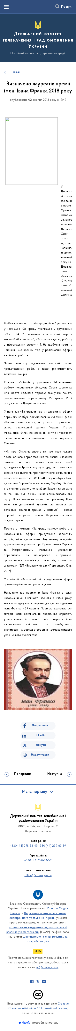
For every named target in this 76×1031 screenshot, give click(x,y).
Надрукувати (40, 754)
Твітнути (40, 745)
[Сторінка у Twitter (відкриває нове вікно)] (38, 981)
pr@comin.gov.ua (47, 967)
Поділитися (40, 725)
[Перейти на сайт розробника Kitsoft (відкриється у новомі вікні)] (24, 1022)
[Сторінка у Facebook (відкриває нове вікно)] (32, 981)
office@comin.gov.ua (38, 875)
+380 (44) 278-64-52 (38, 860)
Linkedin (39, 735)
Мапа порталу (34, 792)
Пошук (66, 7)
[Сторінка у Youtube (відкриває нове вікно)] (44, 981)
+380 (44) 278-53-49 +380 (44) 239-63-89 (38, 845)
